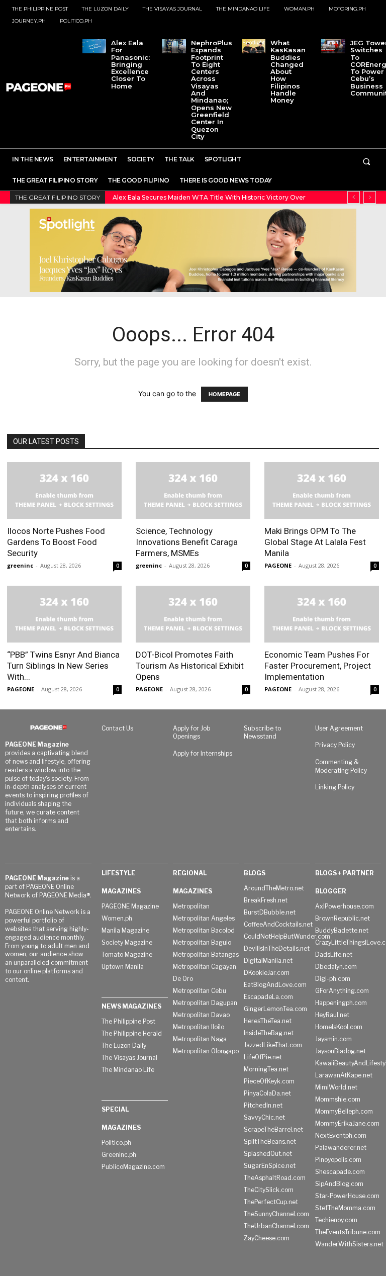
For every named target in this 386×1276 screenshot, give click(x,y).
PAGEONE (278, 565)
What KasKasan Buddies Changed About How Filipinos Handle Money (288, 71)
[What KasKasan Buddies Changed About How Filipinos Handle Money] (253, 46)
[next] (369, 197)
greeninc (20, 565)
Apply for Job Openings (192, 732)
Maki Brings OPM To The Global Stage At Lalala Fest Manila (315, 542)
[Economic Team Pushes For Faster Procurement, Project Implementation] (321, 614)
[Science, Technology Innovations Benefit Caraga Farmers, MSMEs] (193, 490)
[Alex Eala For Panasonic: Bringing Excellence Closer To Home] (94, 46)
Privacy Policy (335, 745)
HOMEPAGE (224, 394)
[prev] (353, 197)
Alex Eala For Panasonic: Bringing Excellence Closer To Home (130, 64)
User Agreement (339, 728)
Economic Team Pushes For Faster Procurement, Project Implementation (317, 666)
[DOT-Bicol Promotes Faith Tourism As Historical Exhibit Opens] (193, 614)
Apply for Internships (202, 753)
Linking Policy (334, 787)
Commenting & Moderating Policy (341, 766)
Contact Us (117, 728)
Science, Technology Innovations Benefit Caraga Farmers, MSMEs (187, 542)
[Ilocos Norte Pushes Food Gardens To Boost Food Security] (64, 490)
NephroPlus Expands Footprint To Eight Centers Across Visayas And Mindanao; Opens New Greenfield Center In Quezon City (211, 89)
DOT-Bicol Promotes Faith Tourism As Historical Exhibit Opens (190, 666)
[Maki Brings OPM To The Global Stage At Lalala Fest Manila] (321, 490)
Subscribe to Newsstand (262, 732)
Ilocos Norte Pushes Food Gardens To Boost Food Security (56, 542)
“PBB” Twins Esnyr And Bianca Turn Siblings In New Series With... (63, 666)
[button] (366, 161)
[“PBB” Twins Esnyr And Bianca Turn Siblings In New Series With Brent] (64, 614)
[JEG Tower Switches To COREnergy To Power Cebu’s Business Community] (333, 46)
